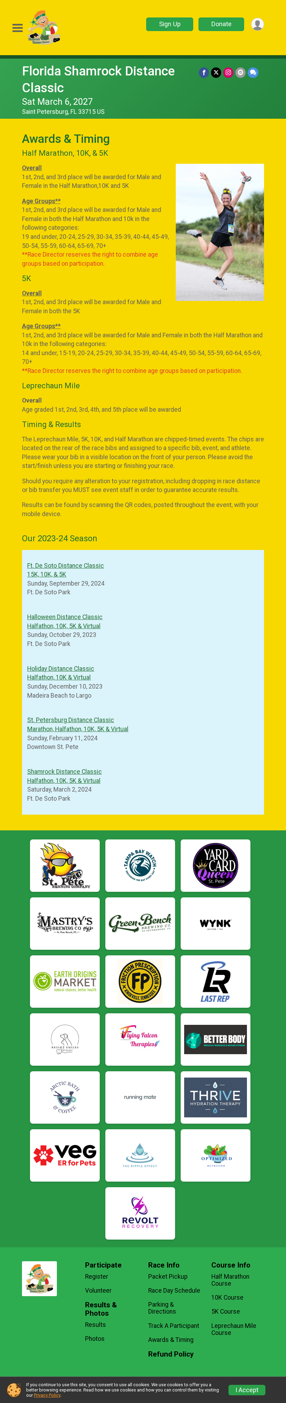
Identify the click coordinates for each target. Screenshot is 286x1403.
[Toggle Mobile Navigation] (17, 28)
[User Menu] (257, 24)
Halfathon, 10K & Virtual (59, 677)
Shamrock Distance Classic (64, 771)
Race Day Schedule (174, 1290)
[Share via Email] (240, 72)
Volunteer (98, 1290)
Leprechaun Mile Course (233, 1329)
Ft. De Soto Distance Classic (65, 565)
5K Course (225, 1311)
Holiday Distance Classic (60, 668)
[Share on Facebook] (204, 72)
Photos (95, 1338)
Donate (221, 24)
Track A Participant (173, 1325)
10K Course (227, 1297)
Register (96, 1276)
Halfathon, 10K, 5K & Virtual (63, 626)
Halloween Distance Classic (65, 617)
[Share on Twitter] (216, 72)
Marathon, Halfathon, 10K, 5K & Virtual (77, 729)
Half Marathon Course (230, 1280)
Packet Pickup (168, 1276)
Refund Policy (171, 1354)
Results (95, 1324)
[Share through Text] (253, 72)
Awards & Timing (171, 1339)
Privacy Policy (47, 1395)
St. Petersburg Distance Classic (70, 720)
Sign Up (170, 24)
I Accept (246, 1390)
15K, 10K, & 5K (46, 574)
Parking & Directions (162, 1308)
